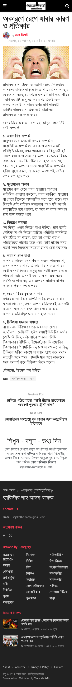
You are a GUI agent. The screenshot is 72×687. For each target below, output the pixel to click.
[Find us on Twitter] (10, 535)
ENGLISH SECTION (8, 557)
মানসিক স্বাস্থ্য (19, 378)
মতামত (30, 580)
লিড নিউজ (56, 561)
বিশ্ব (28, 567)
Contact (58, 667)
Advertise (20, 667)
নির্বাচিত (7, 590)
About (6, 667)
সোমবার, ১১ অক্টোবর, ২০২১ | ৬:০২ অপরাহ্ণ (31, 41)
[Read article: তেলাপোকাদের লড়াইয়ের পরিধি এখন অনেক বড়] (10, 640)
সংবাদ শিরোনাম (59, 567)
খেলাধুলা (8, 572)
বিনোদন (30, 555)
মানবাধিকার (33, 592)
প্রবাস (6, 596)
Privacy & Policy (40, 667)
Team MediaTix (42, 678)
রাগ (32, 378)
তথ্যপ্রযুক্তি (8, 578)
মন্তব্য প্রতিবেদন (35, 586)
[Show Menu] (5, 6)
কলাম (6, 565)
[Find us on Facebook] (4, 535)
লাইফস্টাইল (56, 555)
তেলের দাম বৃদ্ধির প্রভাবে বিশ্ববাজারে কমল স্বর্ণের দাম (45, 622)
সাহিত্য (54, 586)
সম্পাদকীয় (56, 574)
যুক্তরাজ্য (31, 598)
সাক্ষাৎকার (55, 580)
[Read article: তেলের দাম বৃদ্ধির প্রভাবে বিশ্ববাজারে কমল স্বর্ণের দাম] (10, 624)
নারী (5, 584)
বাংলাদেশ (8, 602)
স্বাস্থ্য (52, 598)
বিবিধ (29, 561)
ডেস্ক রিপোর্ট (21, 35)
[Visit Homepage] (36, 6)
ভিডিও (30, 574)
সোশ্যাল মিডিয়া (59, 592)
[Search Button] (67, 6)
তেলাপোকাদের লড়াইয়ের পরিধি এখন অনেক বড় (42, 639)
